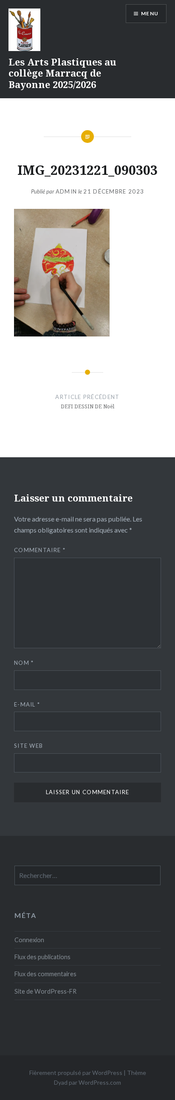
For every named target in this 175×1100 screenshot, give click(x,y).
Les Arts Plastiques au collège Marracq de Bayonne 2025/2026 (62, 73)
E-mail (27, 704)
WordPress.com (100, 1082)
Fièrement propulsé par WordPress (75, 1072)
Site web (28, 745)
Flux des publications (42, 956)
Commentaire (39, 550)
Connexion (29, 939)
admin (66, 191)
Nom (24, 662)
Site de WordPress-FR (45, 991)
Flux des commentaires (45, 973)
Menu (149, 13)
